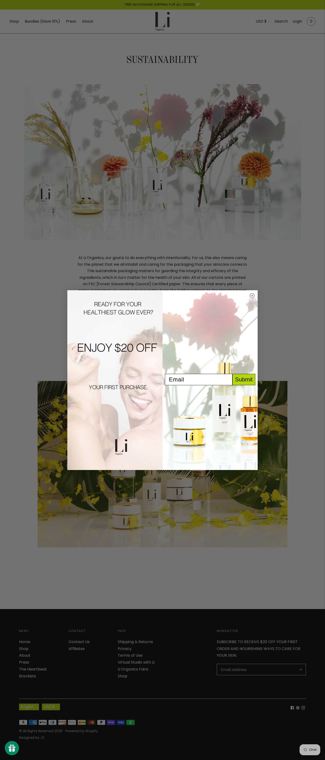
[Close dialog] (252, 295)
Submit (244, 379)
